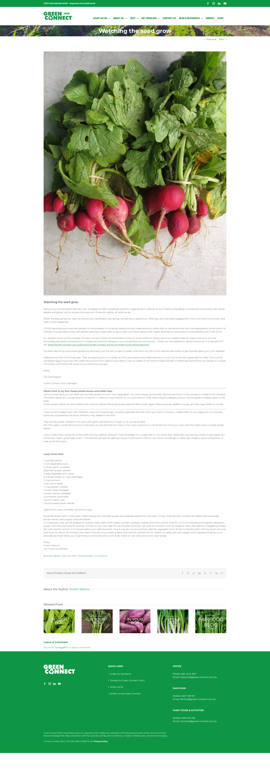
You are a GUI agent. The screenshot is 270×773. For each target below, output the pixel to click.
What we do (116, 687)
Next (221, 39)
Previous (211, 39)
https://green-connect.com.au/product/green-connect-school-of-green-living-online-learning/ (98, 344)
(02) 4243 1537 (188, 673)
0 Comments (101, 556)
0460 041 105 (188, 718)
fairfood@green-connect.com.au (198, 699)
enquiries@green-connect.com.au (198, 677)
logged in (63, 647)
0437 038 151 (188, 695)
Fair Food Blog (85, 556)
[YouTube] (59, 683)
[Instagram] (49, 683)
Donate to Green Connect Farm (127, 680)
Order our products (120, 673)
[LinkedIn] (54, 683)
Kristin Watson (53, 556)
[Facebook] (45, 683)
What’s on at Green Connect (125, 693)
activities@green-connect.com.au (198, 721)
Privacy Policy (101, 741)
